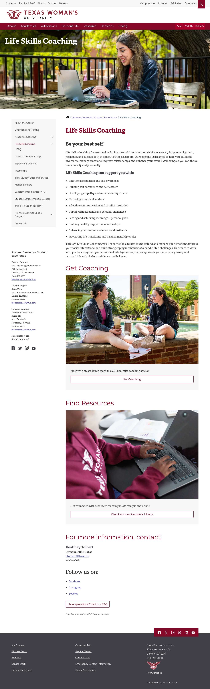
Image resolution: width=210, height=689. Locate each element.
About (11, 26)
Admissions (49, 26)
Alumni (41, 3)
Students (11, 3)
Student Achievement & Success (32, 199)
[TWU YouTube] (193, 632)
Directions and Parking (27, 129)
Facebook (74, 581)
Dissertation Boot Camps (28, 156)
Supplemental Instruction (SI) (30, 191)
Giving (123, 26)
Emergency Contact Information (93, 664)
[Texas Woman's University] (42, 14)
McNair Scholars (23, 184)
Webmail (16, 657)
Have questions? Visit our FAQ (87, 604)
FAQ (18, 149)
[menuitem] (34, 122)
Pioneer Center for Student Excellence (94, 117)
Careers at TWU (83, 645)
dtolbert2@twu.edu (77, 556)
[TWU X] (166, 632)
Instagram (75, 587)
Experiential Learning (26, 163)
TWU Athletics (154, 672)
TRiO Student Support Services (31, 177)
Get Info (199, 26)
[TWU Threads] (180, 632)
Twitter (73, 593)
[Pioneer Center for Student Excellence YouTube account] (34, 348)
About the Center (24, 123)
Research (90, 26)
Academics (28, 26)
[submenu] (52, 137)
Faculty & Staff (27, 3)
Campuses (146, 3)
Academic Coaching (25, 137)
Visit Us (189, 26)
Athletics (107, 26)
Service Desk (19, 664)
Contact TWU (82, 657)
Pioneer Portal (19, 651)
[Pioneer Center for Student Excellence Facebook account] (13, 348)
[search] (201, 3)
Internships (21, 170)
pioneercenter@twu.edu (24, 279)
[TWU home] (68, 117)
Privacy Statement (22, 670)
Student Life (70, 26)
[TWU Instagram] (173, 632)
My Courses (18, 645)
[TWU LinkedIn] (186, 632)
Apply (179, 26)
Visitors (52, 3)
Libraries (162, 3)
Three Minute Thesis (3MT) (29, 205)
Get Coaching (132, 379)
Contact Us (21, 223)
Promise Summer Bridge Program (28, 215)
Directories (190, 3)
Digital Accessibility (85, 670)
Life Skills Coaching (25, 144)
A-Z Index (176, 3)
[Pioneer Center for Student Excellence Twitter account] (20, 348)
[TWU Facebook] (159, 632)
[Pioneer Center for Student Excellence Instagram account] (27, 348)
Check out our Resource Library (132, 514)
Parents (63, 3)
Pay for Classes (83, 651)
